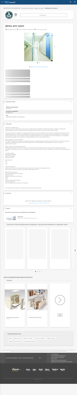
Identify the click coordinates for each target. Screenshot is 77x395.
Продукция (43, 15)
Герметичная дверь (28, 338)
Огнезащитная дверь (39, 338)
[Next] (54, 46)
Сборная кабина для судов (15, 341)
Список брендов (54, 354)
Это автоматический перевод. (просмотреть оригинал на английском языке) (23, 188)
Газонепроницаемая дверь (29, 341)
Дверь (10, 338)
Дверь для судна (17, 338)
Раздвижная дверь (51, 338)
